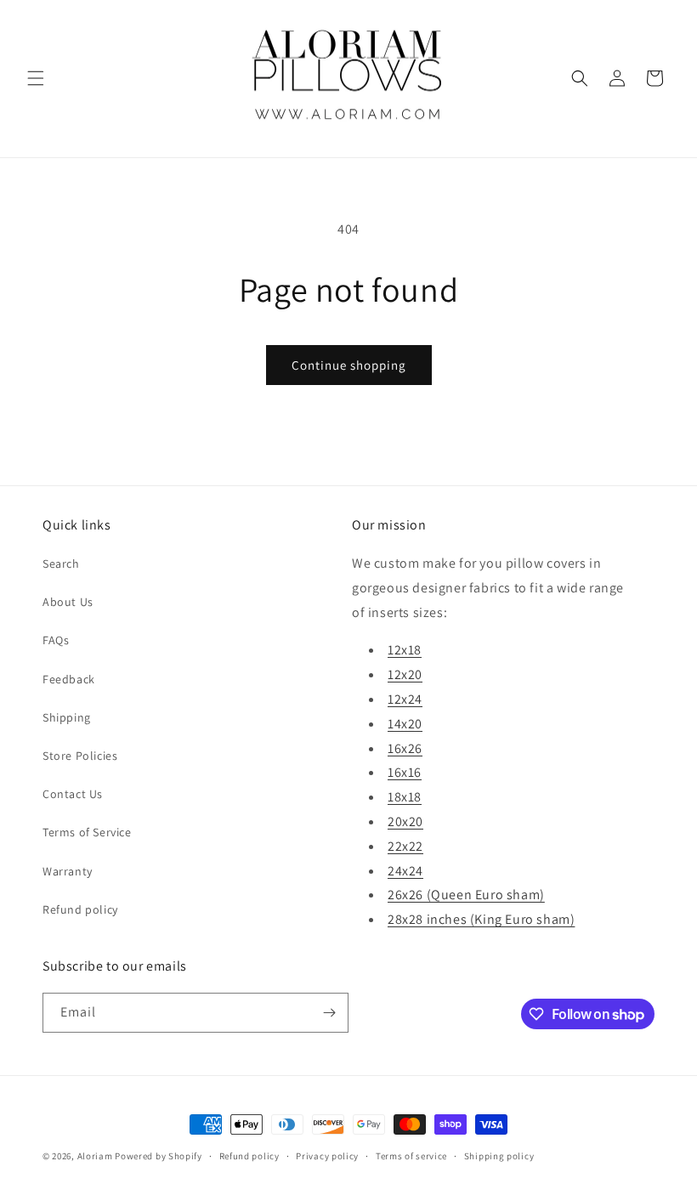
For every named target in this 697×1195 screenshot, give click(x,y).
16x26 (405, 748)
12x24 (405, 699)
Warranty (67, 871)
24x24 (405, 871)
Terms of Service (87, 832)
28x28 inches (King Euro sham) (481, 919)
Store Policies (79, 755)
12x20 (405, 674)
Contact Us (72, 793)
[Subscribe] (329, 1013)
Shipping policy (499, 1156)
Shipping (66, 717)
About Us (68, 601)
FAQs (55, 640)
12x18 (405, 650)
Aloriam (95, 1156)
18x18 (405, 797)
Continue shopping (349, 365)
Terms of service (411, 1156)
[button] (35, 78)
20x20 (405, 821)
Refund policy (80, 909)
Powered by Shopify (158, 1156)
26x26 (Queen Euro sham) (466, 894)
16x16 (405, 772)
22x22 (405, 846)
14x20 (405, 724)
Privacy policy (327, 1156)
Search (61, 563)
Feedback (68, 679)
